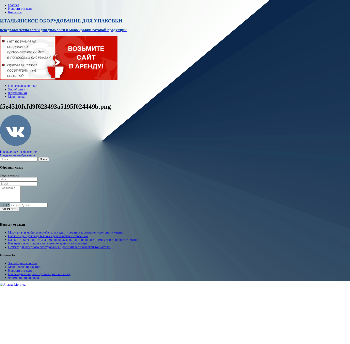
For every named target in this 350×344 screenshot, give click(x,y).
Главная (13, 5)
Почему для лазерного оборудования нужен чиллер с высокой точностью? (59, 247)
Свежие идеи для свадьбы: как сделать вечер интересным (48, 236)
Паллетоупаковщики (22, 85)
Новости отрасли (20, 8)
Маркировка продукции (25, 267)
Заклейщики (16, 89)
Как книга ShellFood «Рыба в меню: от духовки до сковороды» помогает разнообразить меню (73, 239)
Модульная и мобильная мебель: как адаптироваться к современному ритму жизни (65, 232)
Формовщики (17, 93)
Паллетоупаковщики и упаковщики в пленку (39, 274)
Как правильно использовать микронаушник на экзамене (47, 243)
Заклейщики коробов (22, 263)
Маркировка (16, 96)
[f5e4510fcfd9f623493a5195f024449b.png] (15, 145)
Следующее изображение (17, 155)
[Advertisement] (121, 315)
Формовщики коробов (23, 277)
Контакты (15, 12)
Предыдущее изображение (18, 151)
